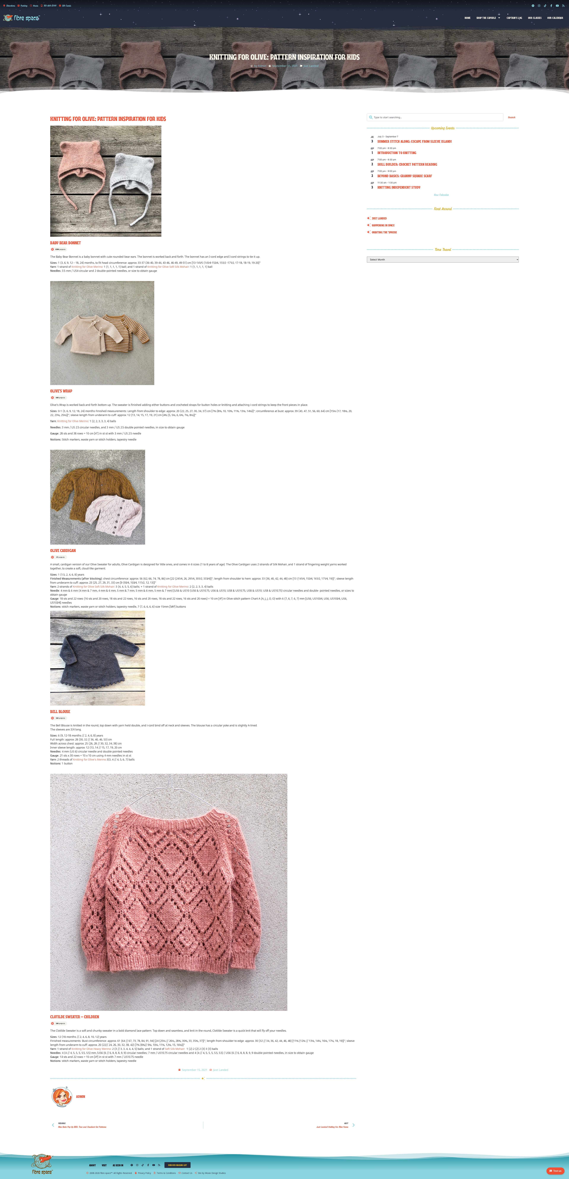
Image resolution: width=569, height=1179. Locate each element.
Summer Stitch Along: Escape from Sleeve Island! (415, 141)
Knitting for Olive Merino (87, 266)
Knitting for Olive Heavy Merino (91, 1049)
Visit (104, 1165)
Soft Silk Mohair (174, 1049)
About (92, 1165)
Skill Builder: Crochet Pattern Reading (407, 164)
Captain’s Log (514, 17)
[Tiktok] (545, 5)
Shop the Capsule (486, 17)
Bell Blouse (60, 711)
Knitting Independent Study (399, 187)
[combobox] (435, 117)
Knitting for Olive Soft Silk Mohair (168, 266)
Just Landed (310, 66)
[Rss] (563, 5)
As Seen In (118, 1165)
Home (468, 17)
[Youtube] (557, 5)
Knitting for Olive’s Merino (89, 759)
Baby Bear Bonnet (65, 242)
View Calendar (442, 194)
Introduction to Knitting (397, 152)
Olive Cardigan (63, 550)
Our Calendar (555, 17)
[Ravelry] (533, 5)
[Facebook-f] (551, 5)
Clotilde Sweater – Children (74, 1016)
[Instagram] (539, 5)
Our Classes (535, 17)
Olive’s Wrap (61, 390)
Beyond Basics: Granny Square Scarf (405, 176)
